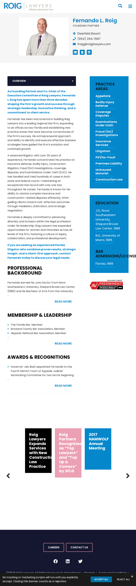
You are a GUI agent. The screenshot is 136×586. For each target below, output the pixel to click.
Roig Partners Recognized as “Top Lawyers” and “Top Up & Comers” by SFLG (70, 453)
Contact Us (79, 547)
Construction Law (109, 179)
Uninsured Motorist (103, 171)
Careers (54, 547)
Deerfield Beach (89, 34)
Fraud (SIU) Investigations (107, 133)
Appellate (103, 96)
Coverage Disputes (103, 113)
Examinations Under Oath (106, 123)
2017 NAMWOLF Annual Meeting (99, 441)
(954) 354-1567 (89, 39)
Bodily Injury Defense (105, 103)
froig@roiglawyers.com (94, 44)
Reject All (123, 579)
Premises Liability (109, 163)
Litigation (103, 151)
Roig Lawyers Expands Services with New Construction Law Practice (42, 450)
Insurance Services (103, 143)
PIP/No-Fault (105, 157)
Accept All (101, 579)
